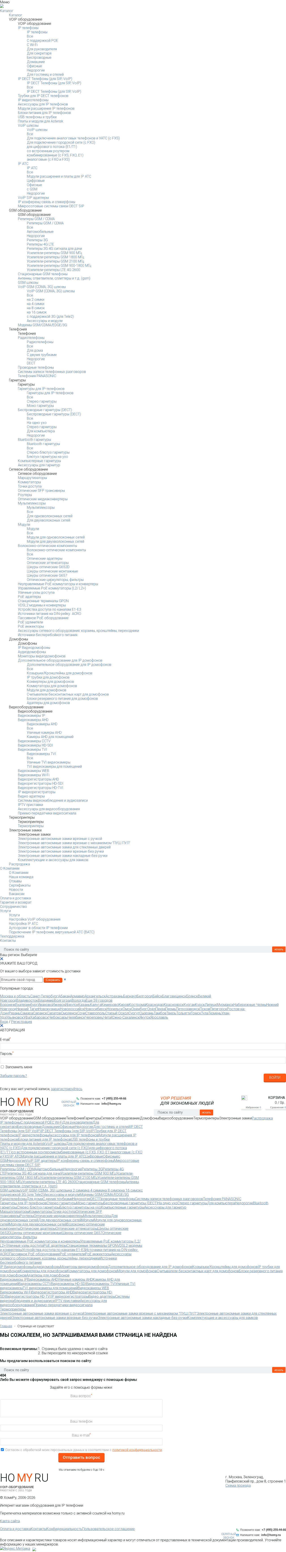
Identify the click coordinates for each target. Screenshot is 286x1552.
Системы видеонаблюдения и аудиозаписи (53, 800)
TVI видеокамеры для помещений (54, 766)
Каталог (6, 11)
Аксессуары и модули (45, 321)
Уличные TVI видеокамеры (48, 762)
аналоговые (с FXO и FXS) (48, 159)
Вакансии (16, 894)
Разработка (39, 1548)
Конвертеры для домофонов (50, 681)
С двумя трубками (42, 355)
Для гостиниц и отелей (45, 74)
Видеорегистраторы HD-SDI (40, 783)
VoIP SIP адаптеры (33, 198)
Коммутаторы (29, 482)
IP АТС (23, 164)
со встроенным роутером (48, 151)
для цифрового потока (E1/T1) (52, 147)
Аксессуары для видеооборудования (49, 809)
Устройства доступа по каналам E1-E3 (49, 609)
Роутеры (25, 495)
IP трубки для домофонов (48, 677)
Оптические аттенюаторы (48, 563)
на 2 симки (35, 299)
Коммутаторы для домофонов (52, 686)
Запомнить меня (18, 1067)
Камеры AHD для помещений (50, 737)
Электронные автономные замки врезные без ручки (61, 851)
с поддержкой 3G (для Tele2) (50, 316)
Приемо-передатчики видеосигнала (47, 813)
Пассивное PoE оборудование (43, 618)
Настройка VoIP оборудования (34, 919)
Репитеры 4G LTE (40, 244)
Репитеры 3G (37, 240)
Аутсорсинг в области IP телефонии (38, 928)
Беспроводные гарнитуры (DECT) (45, 410)
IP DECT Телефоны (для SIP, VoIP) (45, 79)
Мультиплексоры (32, 503)
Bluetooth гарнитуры (34, 439)
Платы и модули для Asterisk (40, 121)
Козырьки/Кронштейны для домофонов (59, 673)
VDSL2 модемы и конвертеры (42, 605)
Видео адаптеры (31, 796)
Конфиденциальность (64, 1529)
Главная (6, 1326)
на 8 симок (36, 308)
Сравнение (278, 1107)
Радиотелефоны (31, 338)
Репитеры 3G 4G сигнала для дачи (54, 248)
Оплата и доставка (15, 898)
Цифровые (36, 181)
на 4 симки (35, 304)
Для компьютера (41, 431)
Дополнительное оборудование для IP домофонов (60, 660)
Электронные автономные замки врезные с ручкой (60, 839)
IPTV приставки (30, 805)
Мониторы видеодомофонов (41, 656)
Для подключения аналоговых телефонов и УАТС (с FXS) (73, 138)
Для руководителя (42, 49)
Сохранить (53, 980)
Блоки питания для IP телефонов (44, 113)
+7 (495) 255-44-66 (114, 1098)
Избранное (253, 1107)
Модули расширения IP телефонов (46, 108)
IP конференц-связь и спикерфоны (46, 202)
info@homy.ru (111, 1103)
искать (278, 949)
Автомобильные (40, 231)
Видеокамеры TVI (32, 749)
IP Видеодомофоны (34, 648)
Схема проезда (238, 1485)
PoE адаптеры (29, 597)
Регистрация (21, 1022)
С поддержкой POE (42, 40)
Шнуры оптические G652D (48, 567)
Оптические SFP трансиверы (41, 490)
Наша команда (21, 877)
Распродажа (19, 864)
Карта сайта (10, 1521)
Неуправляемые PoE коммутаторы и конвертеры (58, 584)
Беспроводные (39, 57)
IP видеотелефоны (33, 100)
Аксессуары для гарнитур (39, 465)
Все (30, 36)
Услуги (5, 911)
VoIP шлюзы (28, 125)
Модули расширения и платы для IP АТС (59, 176)
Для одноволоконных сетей (49, 516)
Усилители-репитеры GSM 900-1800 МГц (59, 265)
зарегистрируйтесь (66, 1089)
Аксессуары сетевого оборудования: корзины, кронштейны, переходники (78, 631)
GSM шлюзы (28, 282)
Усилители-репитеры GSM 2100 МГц (55, 261)
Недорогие (36, 70)
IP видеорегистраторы (36, 792)
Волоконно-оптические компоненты (47, 546)
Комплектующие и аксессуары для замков (53, 860)
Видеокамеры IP (31, 715)
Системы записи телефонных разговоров (52, 372)
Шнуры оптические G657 (47, 575)
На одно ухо (37, 423)
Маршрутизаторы (32, 478)
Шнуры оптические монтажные (52, 571)
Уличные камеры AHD (44, 732)
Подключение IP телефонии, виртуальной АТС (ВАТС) (52, 932)
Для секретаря (39, 53)
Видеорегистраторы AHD (38, 779)
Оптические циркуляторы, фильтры (55, 580)
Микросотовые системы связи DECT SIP (51, 206)
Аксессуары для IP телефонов (43, 104)
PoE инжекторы (31, 626)
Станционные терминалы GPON (43, 601)
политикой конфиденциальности (137, 1450)
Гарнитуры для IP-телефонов (41, 389)
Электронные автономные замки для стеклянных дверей (64, 847)
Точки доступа (30, 486)
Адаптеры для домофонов (48, 703)
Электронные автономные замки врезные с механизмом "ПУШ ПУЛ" (74, 843)
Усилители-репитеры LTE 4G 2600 (53, 270)
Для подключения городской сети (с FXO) (61, 142)
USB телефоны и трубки (37, 117)
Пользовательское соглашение (108, 1529)
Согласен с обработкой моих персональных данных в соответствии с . (84, 1450)
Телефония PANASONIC (37, 376)
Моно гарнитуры (40, 406)
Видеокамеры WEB (33, 771)
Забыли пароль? (13, 1076)
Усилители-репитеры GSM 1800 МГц (55, 257)
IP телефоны (28, 28)
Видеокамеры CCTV (34, 741)
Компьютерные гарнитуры (39, 461)
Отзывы (15, 881)
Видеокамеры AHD (33, 720)
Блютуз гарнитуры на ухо (47, 456)
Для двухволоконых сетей (48, 520)
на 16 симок (37, 312)
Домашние (36, 62)
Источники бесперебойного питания (47, 635)
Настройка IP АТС (23, 923)
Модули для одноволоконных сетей (56, 537)
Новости (16, 889)
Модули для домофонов (46, 690)
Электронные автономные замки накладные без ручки (62, 856)
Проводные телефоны (36, 367)
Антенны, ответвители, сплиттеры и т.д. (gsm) (54, 278)
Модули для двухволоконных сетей (55, 541)
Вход (4, 1022)
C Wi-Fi (32, 45)
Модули (24, 524)
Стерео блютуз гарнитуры (48, 452)
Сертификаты (20, 885)
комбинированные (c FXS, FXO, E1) (55, 155)
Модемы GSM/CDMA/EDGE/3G (42, 325)
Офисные (34, 66)
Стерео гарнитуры (42, 401)
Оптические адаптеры (44, 558)
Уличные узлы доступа (36, 592)
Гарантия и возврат (16, 902)
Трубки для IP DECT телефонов (43, 96)
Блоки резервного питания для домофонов (62, 698)
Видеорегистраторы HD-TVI (40, 788)
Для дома (35, 350)
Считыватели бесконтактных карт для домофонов (68, 694)
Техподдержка (12, 936)
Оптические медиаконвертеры (42, 499)
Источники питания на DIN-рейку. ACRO (49, 614)
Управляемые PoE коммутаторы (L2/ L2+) (52, 588)
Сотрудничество (13, 906)
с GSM (32, 189)
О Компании (9, 868)
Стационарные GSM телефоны (42, 274)
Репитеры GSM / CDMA (36, 219)
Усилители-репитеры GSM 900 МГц (54, 253)
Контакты (8, 940)
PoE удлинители (30, 622)
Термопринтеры (31, 826)
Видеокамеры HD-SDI (35, 745)
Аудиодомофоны (32, 652)
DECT (31, 363)
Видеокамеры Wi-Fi (33, 775)
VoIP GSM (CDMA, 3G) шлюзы (42, 287)
